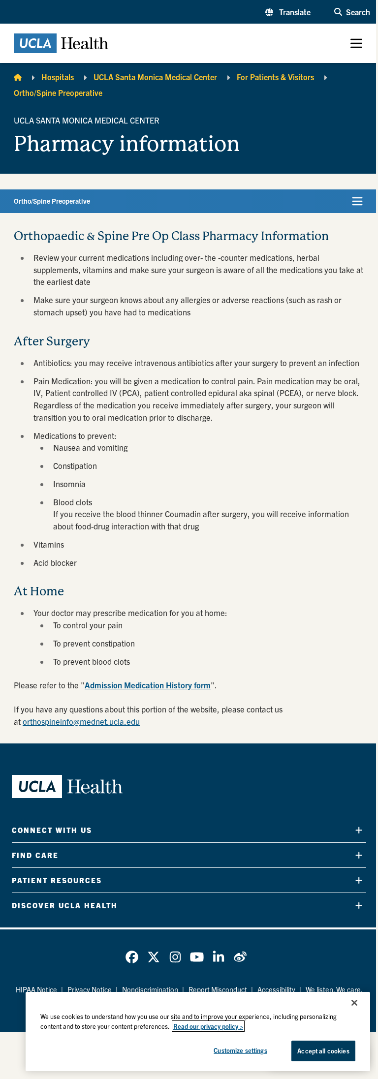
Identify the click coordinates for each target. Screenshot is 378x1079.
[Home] (18, 77)
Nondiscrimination (150, 989)
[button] (288, 12)
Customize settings (240, 1050)
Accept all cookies (323, 1051)
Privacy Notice (89, 989)
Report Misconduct (218, 989)
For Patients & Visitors (275, 77)
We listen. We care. (334, 989)
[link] (132, 957)
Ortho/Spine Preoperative (58, 92)
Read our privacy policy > (208, 1026)
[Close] (354, 1003)
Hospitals (57, 77)
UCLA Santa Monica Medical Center (155, 77)
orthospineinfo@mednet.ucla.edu (81, 721)
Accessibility (276, 989)
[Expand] (358, 830)
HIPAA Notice (36, 989)
